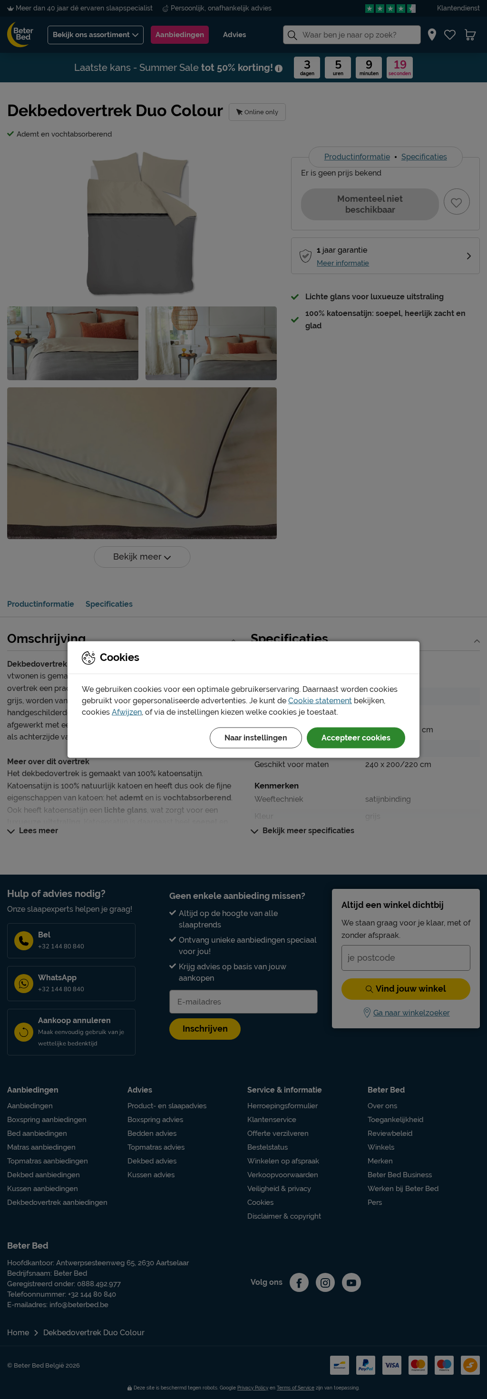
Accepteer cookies (355, 737)
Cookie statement (320, 700)
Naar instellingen (255, 737)
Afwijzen (127, 712)
